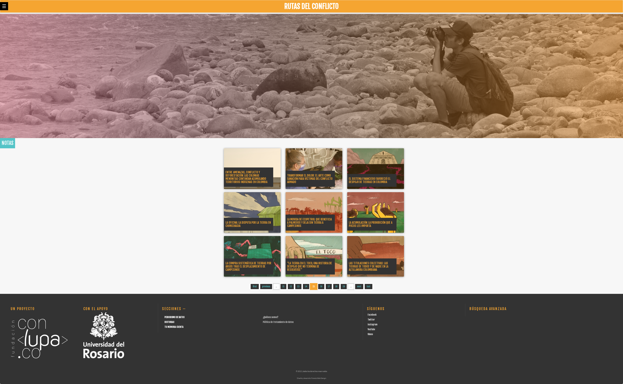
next (359, 286)
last (368, 286)
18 (336, 286)
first (255, 286)
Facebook (372, 314)
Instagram (372, 324)
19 (344, 286)
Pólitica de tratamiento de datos (278, 322)
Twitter (371, 319)
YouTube (371, 329)
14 (306, 286)
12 (291, 286)
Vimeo (370, 334)
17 (329, 286)
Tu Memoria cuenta (174, 327)
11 (283, 286)
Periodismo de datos (174, 317)
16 (321, 286)
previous (266, 286)
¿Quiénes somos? (270, 317)
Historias (169, 322)
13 (298, 286)
